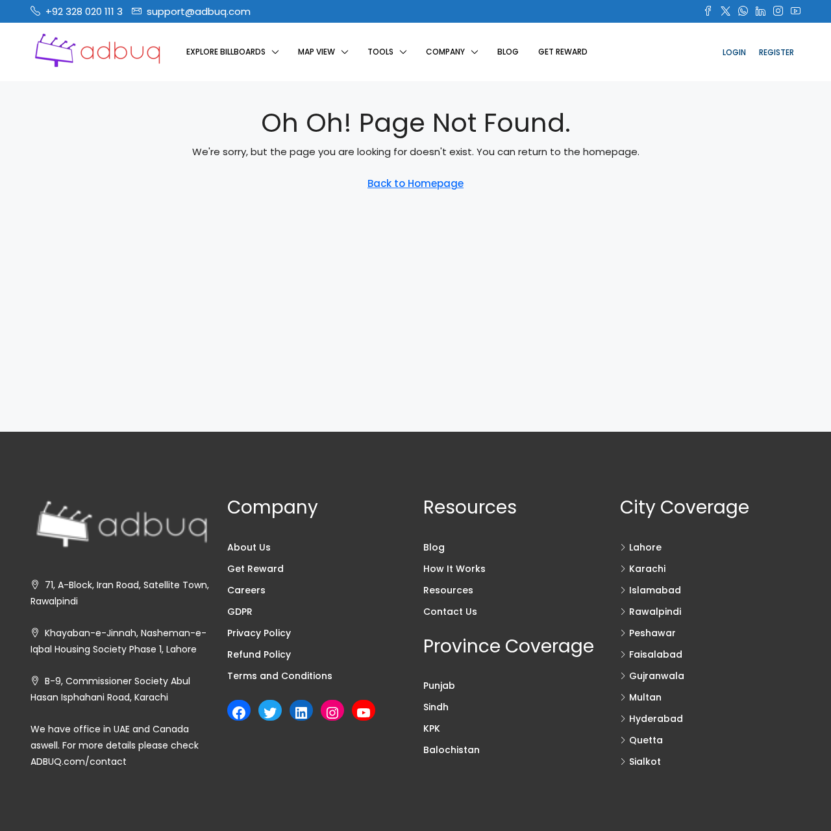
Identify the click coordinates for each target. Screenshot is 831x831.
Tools (380, 51)
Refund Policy (259, 654)
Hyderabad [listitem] (656, 718)
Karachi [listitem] (647, 568)
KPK (431, 728)
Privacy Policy (259, 632)
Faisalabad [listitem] (655, 654)
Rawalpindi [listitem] (655, 611)
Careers (246, 590)
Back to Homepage (415, 183)
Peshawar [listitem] (652, 632)
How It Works (454, 568)
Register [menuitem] (776, 52)
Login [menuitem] (734, 52)
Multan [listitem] (645, 697)
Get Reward (563, 51)
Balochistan (451, 749)
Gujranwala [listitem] (656, 675)
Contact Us (450, 611)
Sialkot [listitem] (645, 761)
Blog (508, 51)
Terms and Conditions (279, 675)
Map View (316, 51)
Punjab (439, 685)
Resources (448, 590)
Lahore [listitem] (645, 547)
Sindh (436, 707)
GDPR (240, 611)
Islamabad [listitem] (655, 590)
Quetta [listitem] (646, 740)
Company (445, 51)
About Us (249, 547)
